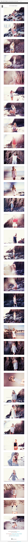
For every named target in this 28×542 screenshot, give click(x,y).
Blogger (17, 541)
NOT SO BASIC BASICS (13, 5)
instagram (20, 533)
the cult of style (17, 534)
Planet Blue (18, 531)
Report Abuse (20, 541)
